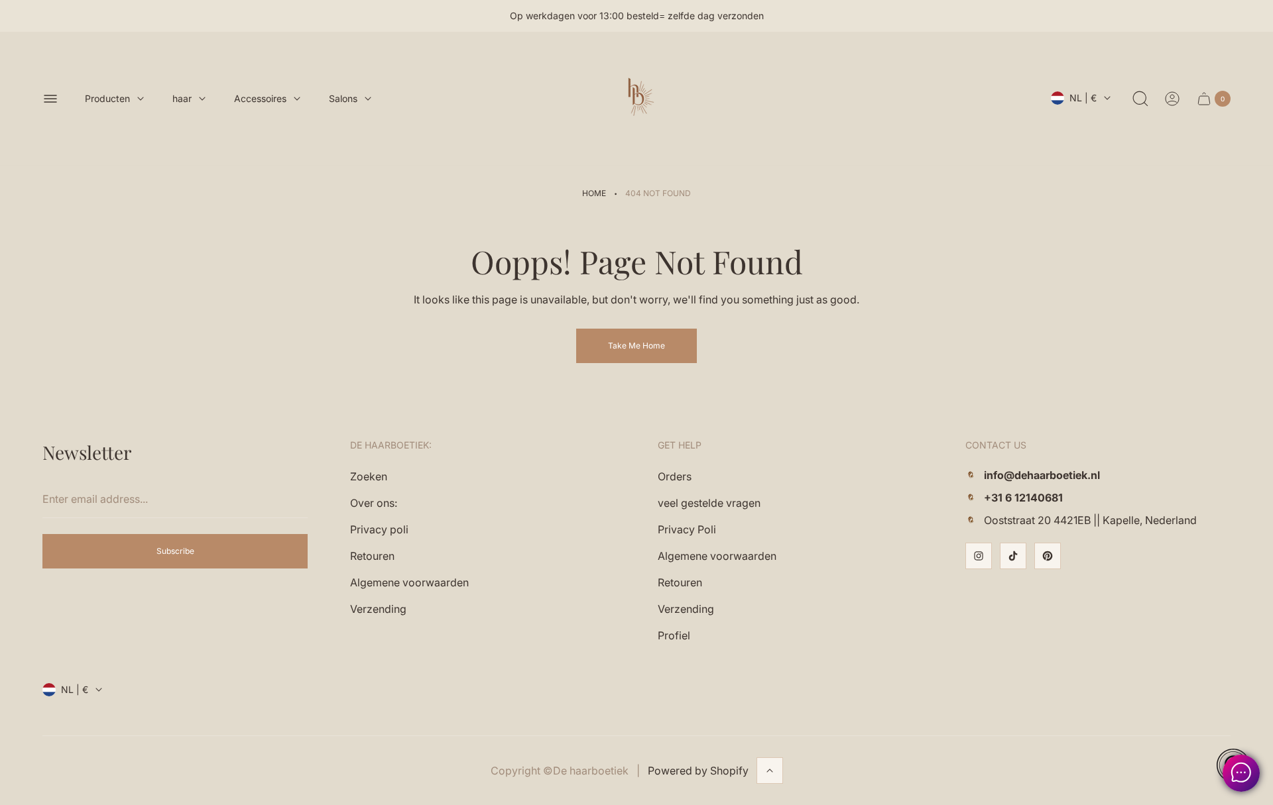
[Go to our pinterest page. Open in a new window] (1047, 556)
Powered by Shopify (698, 770)
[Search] (1140, 98)
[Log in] (1172, 98)
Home (594, 193)
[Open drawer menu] (50, 98)
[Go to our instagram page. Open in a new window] (978, 556)
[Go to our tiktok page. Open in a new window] (1013, 556)
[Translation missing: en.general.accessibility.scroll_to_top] (770, 770)
